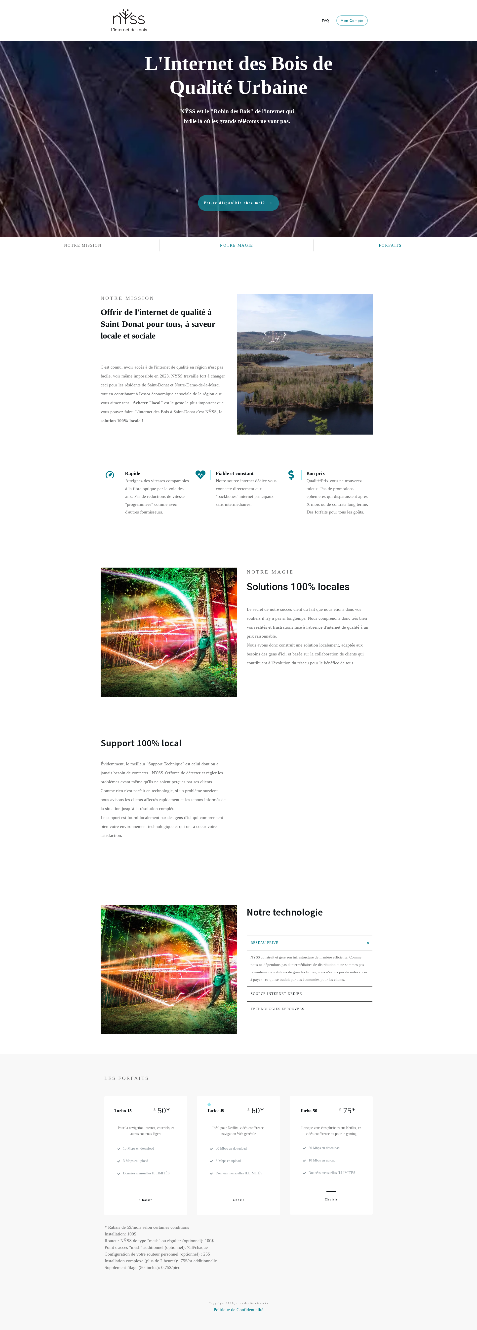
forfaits (390, 245)
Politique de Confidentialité (238, 1309)
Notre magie (236, 245)
